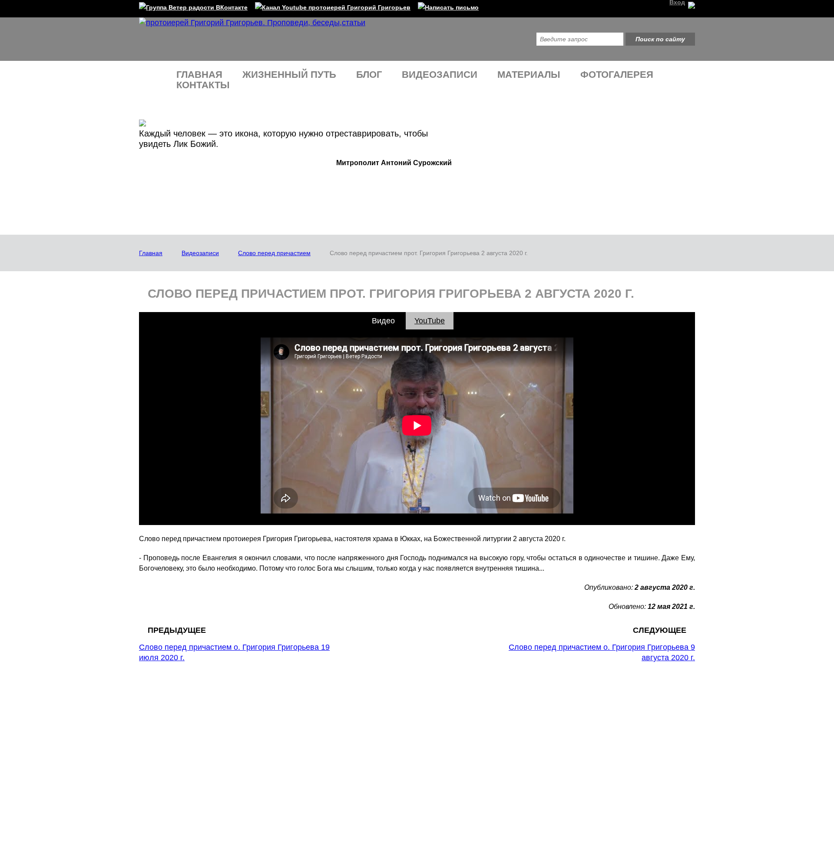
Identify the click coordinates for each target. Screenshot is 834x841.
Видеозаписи (439, 74)
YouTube (429, 320)
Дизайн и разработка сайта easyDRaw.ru (633, 789)
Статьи (444, 732)
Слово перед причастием (274, 252)
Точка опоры (261, 744)
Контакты (203, 85)
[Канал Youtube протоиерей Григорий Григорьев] (332, 5)
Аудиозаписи (452, 719)
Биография (164, 743)
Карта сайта (459, 768)
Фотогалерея (616, 74)
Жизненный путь (289, 74)
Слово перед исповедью (278, 770)
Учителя (159, 755)
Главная (199, 74)
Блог (369, 74)
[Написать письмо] (448, 5)
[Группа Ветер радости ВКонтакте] (193, 5)
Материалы (528, 74)
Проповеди (259, 719)
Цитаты (158, 768)
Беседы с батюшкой (271, 757)
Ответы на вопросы (271, 732)
